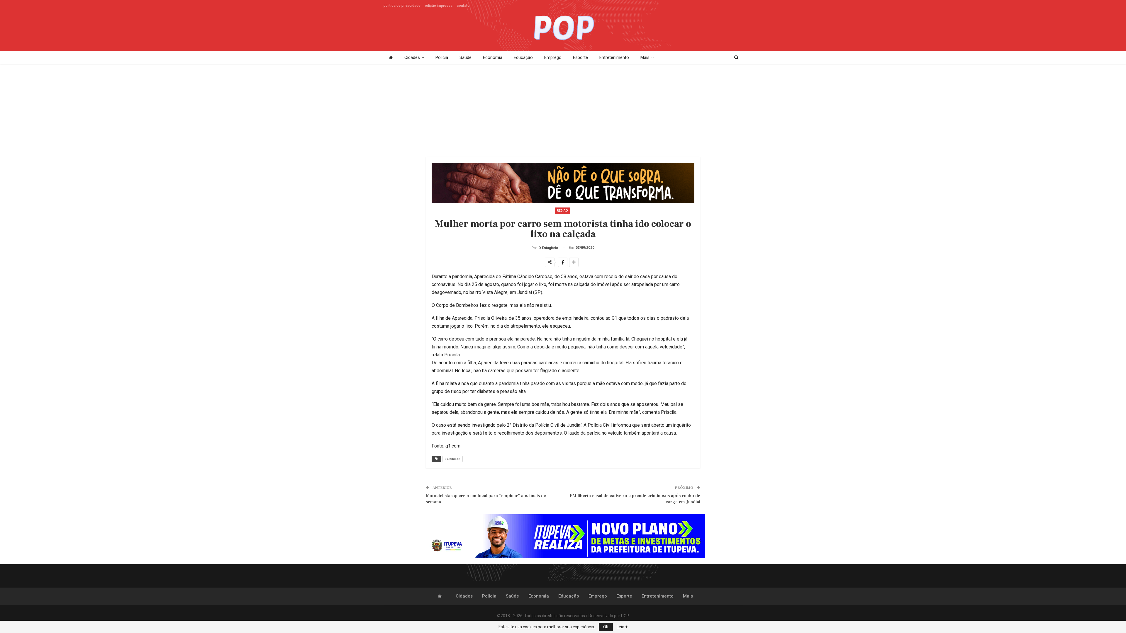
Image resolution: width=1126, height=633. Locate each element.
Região (562, 210)
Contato (463, 6)
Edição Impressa (438, 6)
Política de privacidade (402, 6)
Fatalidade (452, 459)
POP (625, 615)
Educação (523, 57)
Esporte (580, 57)
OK (605, 627)
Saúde (465, 57)
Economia (492, 57)
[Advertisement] (563, 111)
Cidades (412, 57)
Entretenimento (614, 57)
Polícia (441, 57)
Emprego (553, 57)
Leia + (622, 627)
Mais (645, 57)
